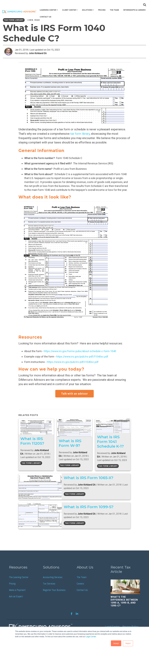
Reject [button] (128, 643)
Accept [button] (116, 643)
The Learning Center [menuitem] (18, 577)
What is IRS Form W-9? (70, 443)
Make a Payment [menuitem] (17, 590)
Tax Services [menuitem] (49, 583)
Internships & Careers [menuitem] (134, 10)
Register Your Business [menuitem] (54, 590)
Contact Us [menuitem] (45, 17)
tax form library (80, 133)
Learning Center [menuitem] (48, 10)
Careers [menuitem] (80, 583)
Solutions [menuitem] (87, 10)
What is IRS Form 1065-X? (88, 477)
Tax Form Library (31, 463)
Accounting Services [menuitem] (52, 577)
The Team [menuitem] (114, 10)
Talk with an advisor (74, 393)
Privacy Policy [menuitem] (131, 626)
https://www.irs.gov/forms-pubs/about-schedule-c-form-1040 (80, 351)
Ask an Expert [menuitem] (16, 596)
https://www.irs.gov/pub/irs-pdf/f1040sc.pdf (82, 356)
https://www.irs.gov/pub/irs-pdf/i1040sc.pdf (73, 361)
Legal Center (91, 636)
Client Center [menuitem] (69, 10)
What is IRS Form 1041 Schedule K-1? (110, 441)
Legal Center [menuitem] (112, 626)
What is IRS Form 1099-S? (88, 506)
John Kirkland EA (38, 53)
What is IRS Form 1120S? (32, 441)
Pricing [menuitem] (101, 10)
